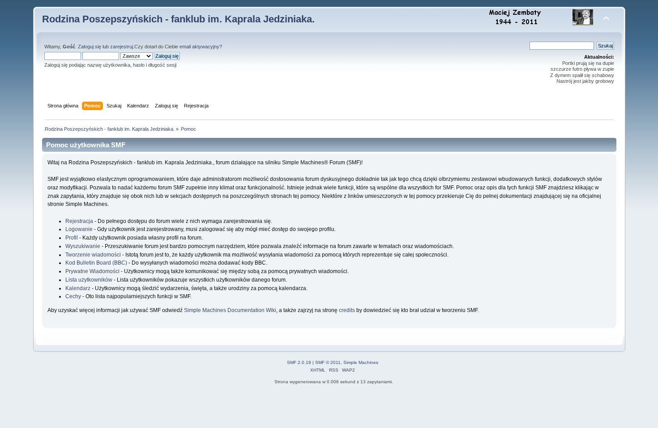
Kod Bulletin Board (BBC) (96, 263)
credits (347, 310)
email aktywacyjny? (200, 46)
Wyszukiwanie (82, 246)
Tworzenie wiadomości (93, 255)
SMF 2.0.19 (299, 362)
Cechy (73, 296)
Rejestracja (79, 221)
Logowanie (79, 229)
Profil (71, 238)
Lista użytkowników (88, 280)
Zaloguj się (89, 46)
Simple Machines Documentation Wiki (230, 310)
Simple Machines (360, 362)
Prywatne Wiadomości (92, 271)
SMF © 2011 (328, 362)
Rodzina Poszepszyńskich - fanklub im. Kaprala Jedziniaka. (178, 19)
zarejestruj (121, 46)
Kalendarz (77, 288)
